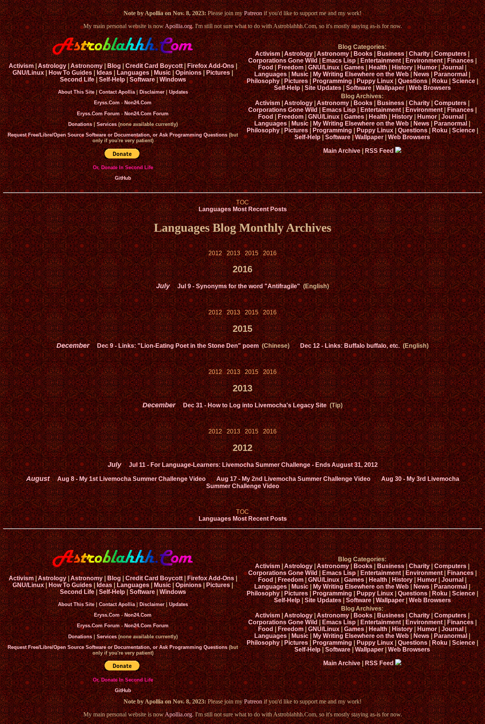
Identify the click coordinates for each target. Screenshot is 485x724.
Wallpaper (390, 88)
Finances (460, 60)
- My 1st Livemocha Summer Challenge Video (131, 479)
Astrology (52, 66)
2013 (233, 253)
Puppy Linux (375, 81)
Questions (412, 81)
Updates (178, 92)
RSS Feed (380, 151)
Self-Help (112, 79)
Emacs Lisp (339, 60)
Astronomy (86, 66)
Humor (427, 67)
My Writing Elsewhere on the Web (361, 74)
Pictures (218, 72)
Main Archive (341, 151)
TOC (242, 202)
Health (378, 67)
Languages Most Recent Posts (243, 209)
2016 (270, 253)
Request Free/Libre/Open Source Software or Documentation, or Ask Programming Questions (117, 135)
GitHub (123, 178)
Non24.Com (138, 102)
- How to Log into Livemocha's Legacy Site (255, 405)
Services (107, 124)
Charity (419, 53)
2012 (215, 253)
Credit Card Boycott (154, 66)
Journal (452, 67)
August (38, 478)
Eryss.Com (107, 102)
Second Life (77, 79)
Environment (424, 60)
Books (363, 53)
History (402, 67)
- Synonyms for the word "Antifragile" (238, 286)
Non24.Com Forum (146, 113)
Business (390, 53)
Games (354, 67)
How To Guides (70, 72)
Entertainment (380, 60)
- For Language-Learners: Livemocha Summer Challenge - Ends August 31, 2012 (253, 465)
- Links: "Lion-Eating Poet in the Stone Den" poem (178, 345)
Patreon (253, 13)
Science (463, 81)
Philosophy (263, 81)
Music (162, 72)
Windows (173, 79)
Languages (133, 72)
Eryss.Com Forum (98, 113)
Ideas (104, 72)
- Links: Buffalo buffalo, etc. (350, 345)
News (421, 74)
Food (265, 67)
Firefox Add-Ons (210, 66)
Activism (21, 66)
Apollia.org (178, 26)
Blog (114, 66)
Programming (332, 81)
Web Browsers (430, 88)
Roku (439, 81)
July (163, 286)
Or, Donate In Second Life (123, 167)
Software (142, 79)
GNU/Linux (28, 72)
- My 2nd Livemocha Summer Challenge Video (293, 479)
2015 (251, 253)
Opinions (188, 72)
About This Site (76, 92)
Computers (450, 53)
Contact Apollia (117, 92)
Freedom (291, 67)
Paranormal (450, 74)
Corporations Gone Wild (283, 60)
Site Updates (323, 88)
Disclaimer (151, 92)
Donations (80, 124)
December (72, 345)
